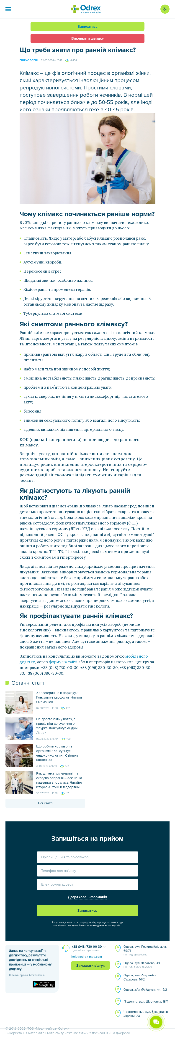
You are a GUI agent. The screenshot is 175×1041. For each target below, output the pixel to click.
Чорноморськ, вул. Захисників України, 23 (146, 1014)
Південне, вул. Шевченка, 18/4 (146, 1001)
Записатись (88, 26)
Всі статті (45, 803)
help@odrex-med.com (86, 957)
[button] (8, 9)
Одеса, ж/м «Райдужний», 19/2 (145, 990)
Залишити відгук (90, 965)
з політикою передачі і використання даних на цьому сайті (87, 925)
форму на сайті (63, 661)
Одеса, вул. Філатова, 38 (142, 964)
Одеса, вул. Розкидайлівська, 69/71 (145, 950)
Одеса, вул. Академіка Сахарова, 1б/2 (140, 977)
